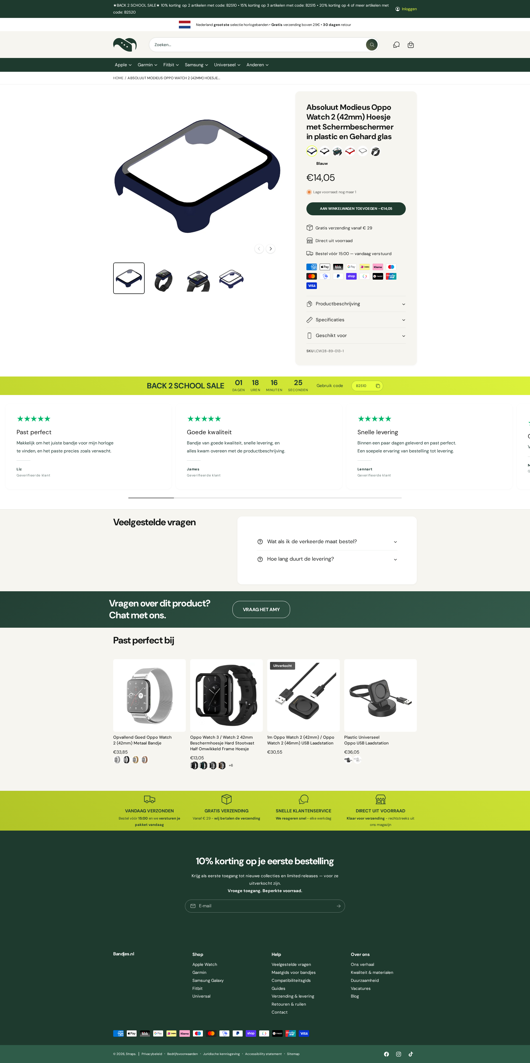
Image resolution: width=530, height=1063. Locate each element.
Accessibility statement (263, 1054)
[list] (265, 24)
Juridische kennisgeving (221, 1054)
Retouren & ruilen (289, 1004)
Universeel (224, 65)
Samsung (194, 65)
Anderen (255, 65)
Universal (201, 996)
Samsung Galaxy (208, 980)
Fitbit (168, 65)
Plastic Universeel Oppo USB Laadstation (366, 740)
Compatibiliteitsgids (291, 980)
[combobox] (264, 45)
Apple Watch (204, 964)
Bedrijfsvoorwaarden (182, 1054)
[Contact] (396, 45)
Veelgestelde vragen (291, 964)
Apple (121, 65)
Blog (355, 996)
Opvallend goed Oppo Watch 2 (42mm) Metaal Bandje (142, 740)
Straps (131, 1054)
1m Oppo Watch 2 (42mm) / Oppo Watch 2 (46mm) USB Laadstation (300, 740)
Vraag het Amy (261, 609)
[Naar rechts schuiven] (270, 248)
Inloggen (409, 8)
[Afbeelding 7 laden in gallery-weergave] (163, 278)
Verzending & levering (293, 996)
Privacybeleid (152, 1054)
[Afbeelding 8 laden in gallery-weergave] (197, 278)
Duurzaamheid (365, 980)
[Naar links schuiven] (259, 248)
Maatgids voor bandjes (294, 972)
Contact (280, 1012)
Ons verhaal (362, 964)
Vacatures (361, 988)
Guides (278, 988)
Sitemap (293, 1054)
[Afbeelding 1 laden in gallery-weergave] (129, 278)
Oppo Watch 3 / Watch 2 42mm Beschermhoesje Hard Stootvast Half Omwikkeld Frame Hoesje (222, 743)
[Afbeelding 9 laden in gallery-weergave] (231, 278)
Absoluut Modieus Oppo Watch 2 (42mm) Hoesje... (174, 78)
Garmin (145, 65)
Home (118, 78)
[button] (123, 65)
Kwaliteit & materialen (372, 972)
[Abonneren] (339, 906)
